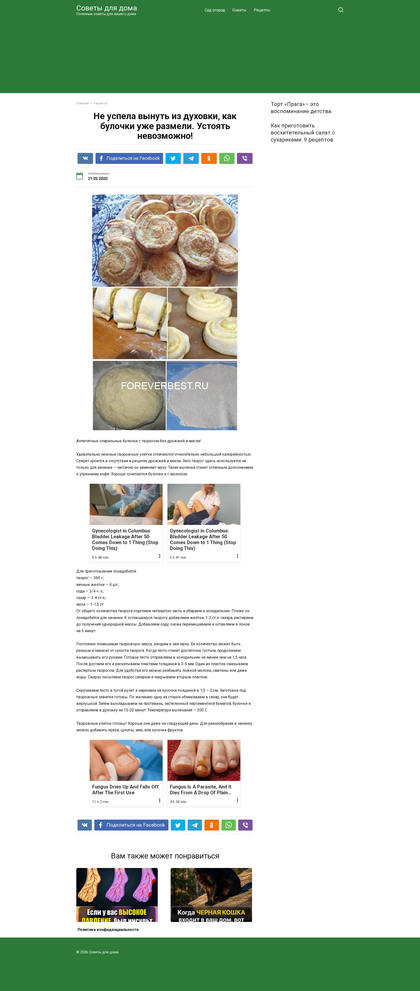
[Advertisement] (210, 54)
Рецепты (262, 10)
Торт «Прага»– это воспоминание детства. (302, 107)
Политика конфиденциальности (108, 929)
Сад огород (215, 10)
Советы (239, 10)
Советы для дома (106, 8)
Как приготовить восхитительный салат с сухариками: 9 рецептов (303, 132)
